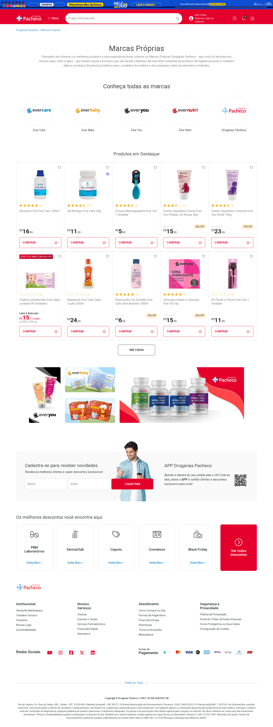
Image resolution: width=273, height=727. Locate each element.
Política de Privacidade (213, 614)
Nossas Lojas (23, 625)
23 (218, 231)
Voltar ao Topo (134, 683)
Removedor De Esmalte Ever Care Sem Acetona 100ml (134, 301)
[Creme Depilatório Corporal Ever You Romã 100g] (232, 185)
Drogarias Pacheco (27, 30)
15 (170, 231)
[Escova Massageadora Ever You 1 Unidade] (136, 185)
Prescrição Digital (87, 628)
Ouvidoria (21, 620)
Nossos (84, 606)
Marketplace (146, 634)
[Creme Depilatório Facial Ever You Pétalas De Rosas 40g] (184, 185)
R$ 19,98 (168, 226)
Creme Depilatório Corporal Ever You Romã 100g (232, 212)
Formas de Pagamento (152, 615)
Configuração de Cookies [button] (214, 628)
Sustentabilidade (26, 629)
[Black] (136, 4)
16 (26, 231)
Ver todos (136, 349)
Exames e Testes (87, 619)
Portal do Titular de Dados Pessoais (220, 619)
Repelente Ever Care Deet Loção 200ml (84, 301)
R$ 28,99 (216, 226)
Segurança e (209, 606)
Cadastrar (132, 484)
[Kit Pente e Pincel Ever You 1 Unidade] (232, 273)
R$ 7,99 (119, 315)
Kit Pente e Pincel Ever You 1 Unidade (230, 301)
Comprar (29, 242)
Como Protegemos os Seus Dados (220, 624)
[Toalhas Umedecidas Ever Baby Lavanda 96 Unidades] (40, 273)
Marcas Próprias (50, 30)
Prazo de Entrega (149, 620)
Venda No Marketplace (29, 610)
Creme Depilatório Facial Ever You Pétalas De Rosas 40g (182, 212)
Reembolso (145, 625)
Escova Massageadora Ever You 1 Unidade (136, 212)
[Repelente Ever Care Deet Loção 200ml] (88, 273)
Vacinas (82, 614)
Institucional (25, 604)
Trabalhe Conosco (26, 615)
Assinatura (83, 633)
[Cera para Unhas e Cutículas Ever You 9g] (184, 273)
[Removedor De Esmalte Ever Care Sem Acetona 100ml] (136, 273)
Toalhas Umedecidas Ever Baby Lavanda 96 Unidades (39, 301)
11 (74, 231)
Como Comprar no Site (152, 610)
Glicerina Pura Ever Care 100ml (39, 211)
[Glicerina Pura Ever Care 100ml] (40, 185)
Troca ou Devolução (150, 629)
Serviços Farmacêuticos (91, 624)
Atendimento (149, 604)
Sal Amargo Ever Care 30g (84, 211)
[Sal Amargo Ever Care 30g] (88, 185)
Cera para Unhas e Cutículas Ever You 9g (181, 301)
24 (74, 320)
